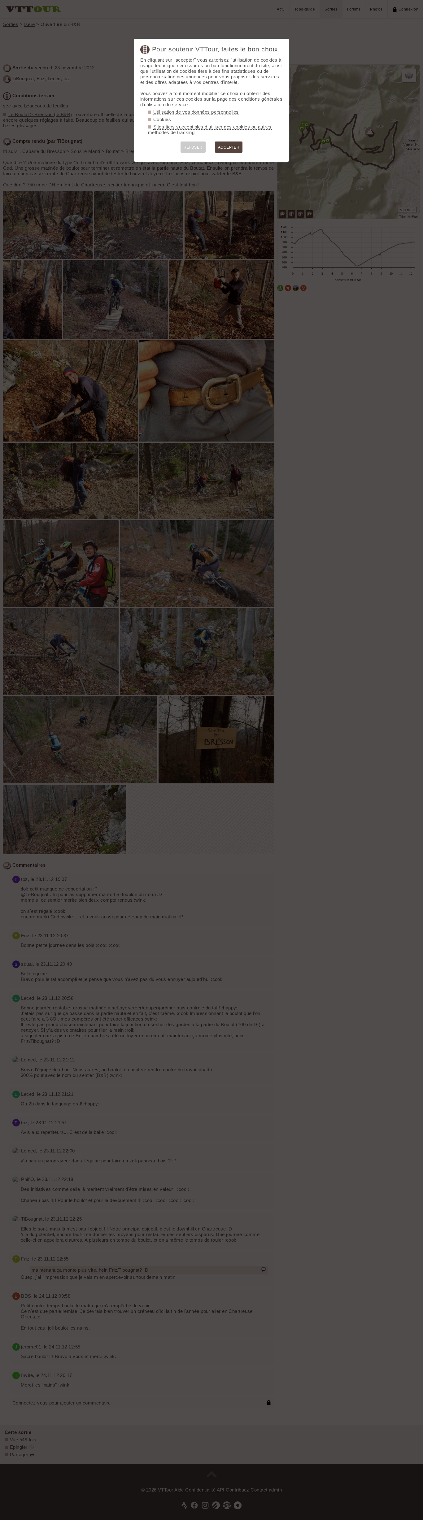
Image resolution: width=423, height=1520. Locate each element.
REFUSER (193, 147)
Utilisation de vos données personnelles (196, 112)
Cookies (162, 119)
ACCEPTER (229, 147)
